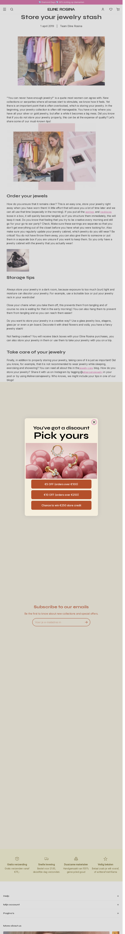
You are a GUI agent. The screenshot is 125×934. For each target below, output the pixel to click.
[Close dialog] (94, 422)
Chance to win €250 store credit (61, 505)
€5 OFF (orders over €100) (61, 484)
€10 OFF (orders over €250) (61, 494)
